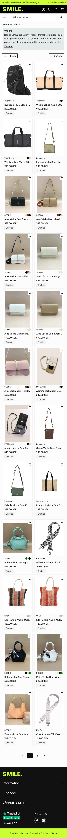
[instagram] (43, 820)
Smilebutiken (22, 833)
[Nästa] (44, 755)
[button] (56, 55)
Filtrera (12, 55)
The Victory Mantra (49, 833)
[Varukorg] (63, 9)
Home (6, 24)
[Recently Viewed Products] (43, 9)
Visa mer (8, 46)
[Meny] (4, 17)
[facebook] (36, 820)
